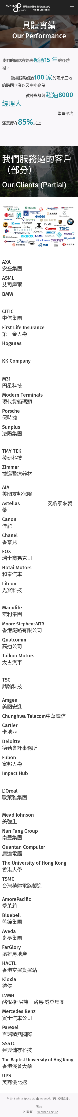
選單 (72, 8)
